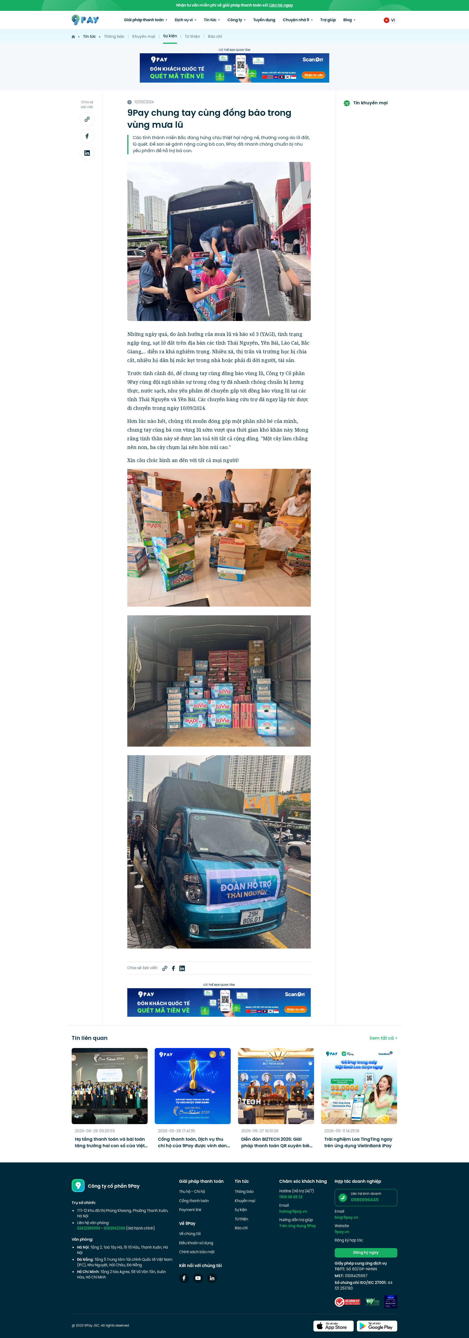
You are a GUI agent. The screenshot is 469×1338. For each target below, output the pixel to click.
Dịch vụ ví (184, 20)
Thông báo (114, 36)
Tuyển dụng (264, 20)
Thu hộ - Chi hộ (192, 1192)
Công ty (235, 20)
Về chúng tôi (190, 1234)
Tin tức (210, 20)
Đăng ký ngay (366, 1253)
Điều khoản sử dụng (196, 1243)
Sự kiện (170, 36)
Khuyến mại (143, 36)
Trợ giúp (328, 20)
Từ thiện (192, 36)
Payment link (190, 1210)
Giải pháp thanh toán (144, 20)
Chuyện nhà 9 (296, 20)
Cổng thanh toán (194, 1201)
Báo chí (215, 36)
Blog (348, 20)
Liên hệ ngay (281, 5)
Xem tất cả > (383, 1038)
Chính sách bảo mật (197, 1252)
